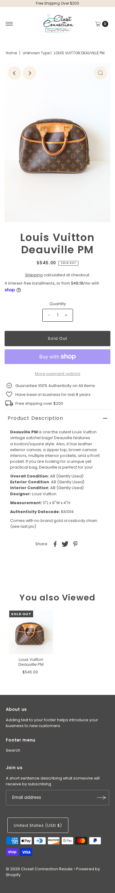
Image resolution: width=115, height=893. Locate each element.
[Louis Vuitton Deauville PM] (31, 632)
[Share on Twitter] (65, 543)
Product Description (35, 418)
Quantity (57, 303)
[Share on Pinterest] (75, 543)
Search (13, 750)
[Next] (29, 73)
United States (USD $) (38, 825)
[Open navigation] (9, 24)
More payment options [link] (57, 373)
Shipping (34, 275)
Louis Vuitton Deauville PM (31, 662)
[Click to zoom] (100, 73)
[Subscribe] (101, 797)
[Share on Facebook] (55, 543)
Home (11, 53)
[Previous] (14, 73)
